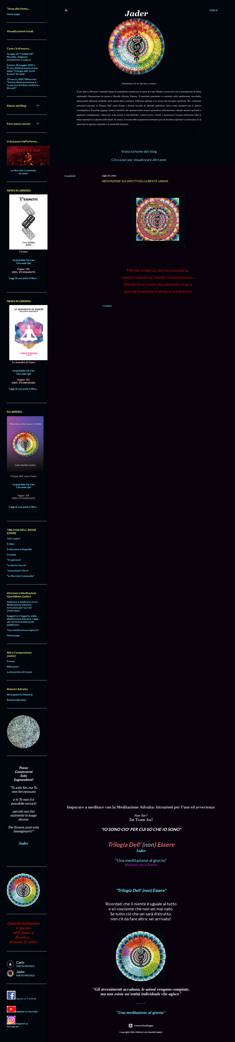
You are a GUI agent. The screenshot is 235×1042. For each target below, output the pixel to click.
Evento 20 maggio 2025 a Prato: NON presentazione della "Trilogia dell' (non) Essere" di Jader (22, 69)
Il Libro (11, 543)
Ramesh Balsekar (16, 699)
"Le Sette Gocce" (16, 565)
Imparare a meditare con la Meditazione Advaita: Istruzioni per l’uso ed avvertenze (22, 606)
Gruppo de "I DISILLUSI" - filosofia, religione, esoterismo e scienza (21, 56)
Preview (11, 554)
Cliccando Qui (23, 263)
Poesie (11, 661)
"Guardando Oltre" (18, 570)
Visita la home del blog (139, 151)
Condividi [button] (69, 175)
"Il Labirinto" (14, 559)
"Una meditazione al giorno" (141, 860)
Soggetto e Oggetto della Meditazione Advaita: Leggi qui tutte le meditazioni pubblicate (22, 620)
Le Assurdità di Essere (19, 671)
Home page (13, 14)
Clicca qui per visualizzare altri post (139, 160)
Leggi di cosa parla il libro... (23, 278)
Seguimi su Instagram (17, 1025)
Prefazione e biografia (19, 549)
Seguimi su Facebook (25, 998)
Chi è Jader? (13, 538)
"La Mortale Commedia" (20, 575)
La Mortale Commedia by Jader (23, 172)
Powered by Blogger (143, 1025)
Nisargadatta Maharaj (20, 694)
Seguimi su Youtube (26, 1011)
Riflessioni (13, 666)
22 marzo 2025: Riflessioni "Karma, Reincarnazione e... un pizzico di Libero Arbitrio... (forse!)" (23, 83)
